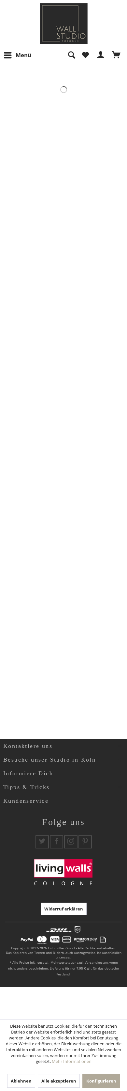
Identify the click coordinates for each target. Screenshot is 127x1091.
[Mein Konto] (100, 55)
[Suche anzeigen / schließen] (71, 55)
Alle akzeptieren (58, 1081)
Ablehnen (21, 1081)
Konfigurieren (101, 1081)
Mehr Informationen (72, 1061)
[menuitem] (17, 55)
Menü (23, 55)
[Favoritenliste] (85, 55)
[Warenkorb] (116, 55)
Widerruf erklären (63, 909)
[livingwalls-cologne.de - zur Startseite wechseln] (64, 23)
